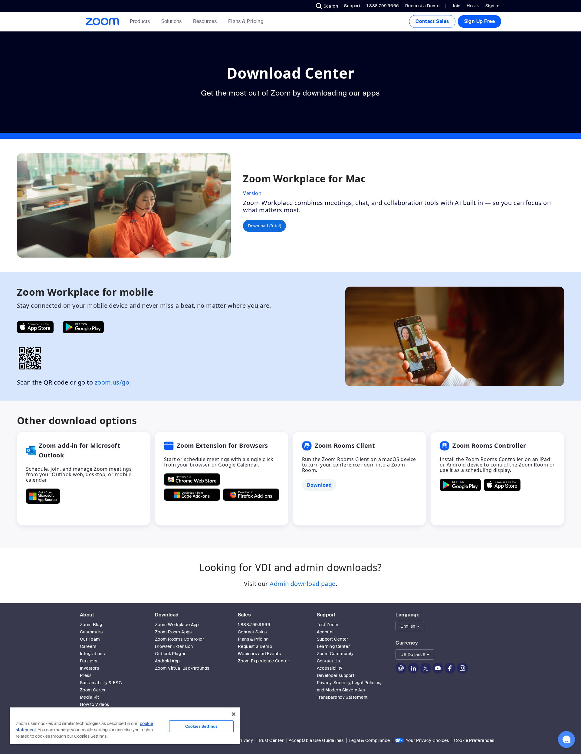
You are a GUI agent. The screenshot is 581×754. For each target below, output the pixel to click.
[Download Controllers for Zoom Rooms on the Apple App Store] (502, 485)
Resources (205, 21)
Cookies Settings (201, 726)
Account (325, 632)
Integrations (92, 653)
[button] (327, 6)
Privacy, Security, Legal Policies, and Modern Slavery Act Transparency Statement (349, 690)
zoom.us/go (112, 382)
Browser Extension (174, 646)
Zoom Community (335, 653)
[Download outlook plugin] (43, 496)
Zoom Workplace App (177, 624)
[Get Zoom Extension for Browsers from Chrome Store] (192, 479)
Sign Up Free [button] (479, 21)
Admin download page (303, 584)
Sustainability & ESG (101, 682)
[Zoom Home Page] (102, 21)
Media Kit (89, 697)
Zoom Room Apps (173, 632)
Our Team (90, 639)
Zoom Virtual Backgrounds (182, 668)
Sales (244, 615)
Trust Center (271, 740)
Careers (88, 646)
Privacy (245, 740)
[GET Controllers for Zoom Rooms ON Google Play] (460, 485)
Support (352, 5)
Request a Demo (422, 5)
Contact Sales (432, 21)
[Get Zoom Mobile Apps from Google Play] (83, 327)
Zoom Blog (91, 624)
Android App (167, 661)
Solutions (171, 21)
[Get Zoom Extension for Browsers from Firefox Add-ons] (251, 495)
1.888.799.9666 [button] (382, 5)
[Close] (233, 714)
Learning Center (333, 646)
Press (85, 675)
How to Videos (94, 704)
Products (140, 21)
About (87, 615)
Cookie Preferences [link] (474, 740)
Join (456, 5)
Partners (88, 661)
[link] (246, 21)
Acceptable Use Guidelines (316, 740)
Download (167, 615)
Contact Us (328, 661)
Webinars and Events (259, 653)
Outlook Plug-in (171, 653)
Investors (89, 668)
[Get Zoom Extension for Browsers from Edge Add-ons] (192, 495)
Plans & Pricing (246, 21)
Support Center (332, 639)
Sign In (492, 5)
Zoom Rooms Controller (179, 639)
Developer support (336, 675)
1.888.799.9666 (254, 624)
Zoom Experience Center (263, 661)
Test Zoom (328, 624)
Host (472, 5)
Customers (91, 632)
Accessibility (330, 668)
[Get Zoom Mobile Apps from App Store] (35, 327)
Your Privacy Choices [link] (427, 740)
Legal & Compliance (369, 740)
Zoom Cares (92, 690)
